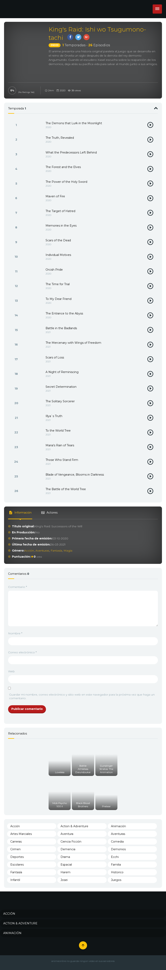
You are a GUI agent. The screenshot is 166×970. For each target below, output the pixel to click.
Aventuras (42, 550)
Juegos (116, 880)
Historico (117, 872)
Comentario (17, 587)
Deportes (17, 857)
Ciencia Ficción (71, 841)
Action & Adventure (74, 826)
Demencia (68, 849)
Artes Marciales (21, 834)
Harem (65, 872)
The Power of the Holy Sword (66, 182)
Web (11, 671)
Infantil (15, 880)
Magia (68, 550)
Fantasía (56, 550)
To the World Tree (58, 430)
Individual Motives (58, 255)
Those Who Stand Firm (62, 460)
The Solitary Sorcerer (60, 401)
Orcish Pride (54, 269)
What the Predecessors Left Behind (71, 152)
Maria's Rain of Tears (60, 445)
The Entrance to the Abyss (64, 313)
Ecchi (115, 857)
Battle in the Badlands (61, 328)
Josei (64, 880)
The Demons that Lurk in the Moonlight (74, 123)
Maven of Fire (55, 196)
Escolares (17, 864)
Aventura (67, 834)
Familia (116, 864)
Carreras (16, 841)
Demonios (118, 849)
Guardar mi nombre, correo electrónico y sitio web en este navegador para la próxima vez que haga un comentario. (82, 696)
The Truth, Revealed (60, 138)
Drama (65, 857)
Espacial (66, 864)
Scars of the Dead (58, 240)
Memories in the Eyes (61, 225)
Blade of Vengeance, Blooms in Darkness (75, 474)
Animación (118, 826)
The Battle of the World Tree (66, 489)
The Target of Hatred (60, 211)
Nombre (15, 633)
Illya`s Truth (54, 416)
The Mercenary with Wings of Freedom (73, 343)
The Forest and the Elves (63, 167)
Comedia (117, 841)
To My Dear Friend (58, 299)
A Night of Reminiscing (62, 372)
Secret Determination (61, 387)
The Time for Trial (58, 284)
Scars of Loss (55, 357)
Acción (29, 550)
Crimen (15, 849)
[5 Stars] (19, 88)
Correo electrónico (22, 652)
